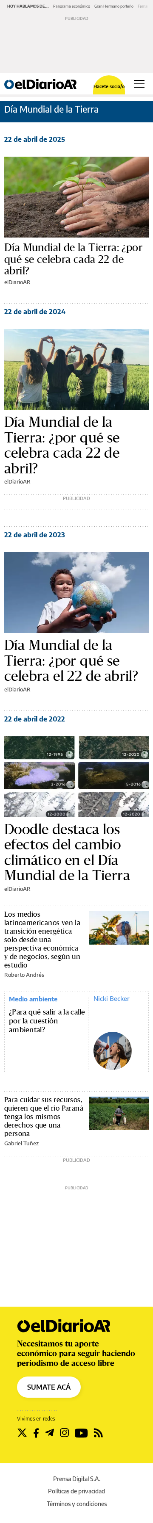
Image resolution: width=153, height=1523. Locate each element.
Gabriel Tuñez (21, 1143)
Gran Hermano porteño (113, 6)
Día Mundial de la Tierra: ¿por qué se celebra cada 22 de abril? (73, 259)
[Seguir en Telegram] (49, 1433)
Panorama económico (71, 6)
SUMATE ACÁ (49, 1387)
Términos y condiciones (77, 1503)
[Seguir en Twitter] (22, 1433)
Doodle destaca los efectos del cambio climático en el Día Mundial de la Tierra (67, 852)
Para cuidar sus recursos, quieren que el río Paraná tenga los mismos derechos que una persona (43, 1116)
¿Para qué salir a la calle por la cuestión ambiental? (47, 1021)
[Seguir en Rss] (98, 1433)
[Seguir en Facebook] (36, 1432)
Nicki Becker (112, 998)
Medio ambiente (33, 999)
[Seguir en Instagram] (64, 1433)
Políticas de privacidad (76, 1491)
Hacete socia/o (109, 86)
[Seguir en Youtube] (81, 1432)
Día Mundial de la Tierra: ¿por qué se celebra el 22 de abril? (71, 660)
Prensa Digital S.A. (76, 1478)
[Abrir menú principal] (139, 84)
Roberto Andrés (24, 974)
